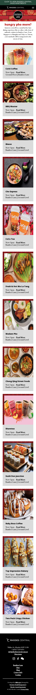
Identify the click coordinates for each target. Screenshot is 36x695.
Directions (18, 654)
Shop (18, 670)
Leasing (18, 675)
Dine (18, 667)
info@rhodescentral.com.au (18, 652)
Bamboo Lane (18, 665)
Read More (20, 72)
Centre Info (18, 672)
